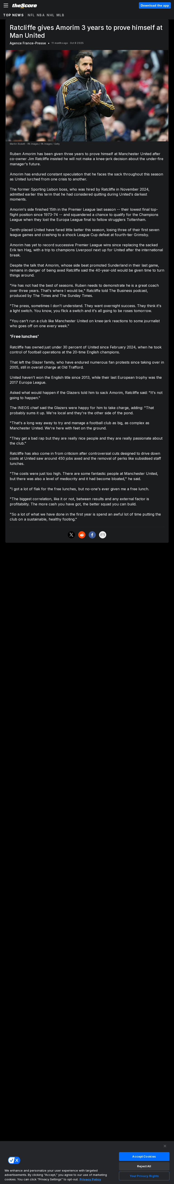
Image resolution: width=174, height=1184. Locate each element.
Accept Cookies (144, 1156)
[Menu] (5, 5)
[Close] (165, 1146)
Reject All (144, 1166)
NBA (41, 15)
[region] (87, 1162)
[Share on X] (71, 534)
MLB (60, 15)
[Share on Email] (102, 534)
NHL (51, 15)
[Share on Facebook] (92, 534)
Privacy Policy (90, 1179)
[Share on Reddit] (81, 534)
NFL (31, 15)
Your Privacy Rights (144, 1176)
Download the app (155, 5)
